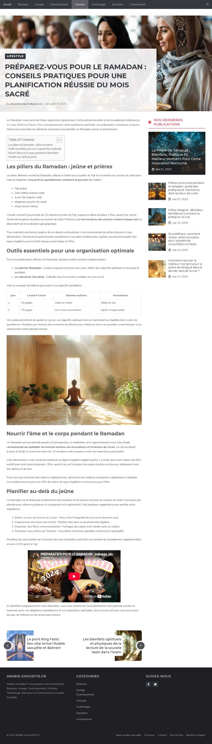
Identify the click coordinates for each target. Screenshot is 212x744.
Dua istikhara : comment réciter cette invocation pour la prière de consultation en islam (184, 239)
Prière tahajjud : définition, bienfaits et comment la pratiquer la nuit (185, 213)
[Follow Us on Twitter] (155, 684)
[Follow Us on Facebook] (148, 684)
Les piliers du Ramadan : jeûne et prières (30, 144)
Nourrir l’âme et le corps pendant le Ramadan (33, 152)
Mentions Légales (195, 735)
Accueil (7, 4)
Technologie (99, 4)
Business (23, 4)
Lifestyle (80, 4)
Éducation (117, 4)
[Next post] (141, 646)
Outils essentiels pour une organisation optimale (34, 148)
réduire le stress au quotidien (101, 324)
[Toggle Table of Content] (57, 140)
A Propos (149, 735)
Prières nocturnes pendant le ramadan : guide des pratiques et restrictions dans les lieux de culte (186, 188)
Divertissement (59, 4)
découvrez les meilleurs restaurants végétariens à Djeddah (102, 477)
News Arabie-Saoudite (128, 735)
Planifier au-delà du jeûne (22, 156)
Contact (162, 735)
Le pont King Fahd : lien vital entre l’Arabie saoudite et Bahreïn (46, 643)
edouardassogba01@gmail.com (26, 104)
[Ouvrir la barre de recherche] (207, 4)
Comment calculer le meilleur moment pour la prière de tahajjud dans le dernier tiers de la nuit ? (185, 265)
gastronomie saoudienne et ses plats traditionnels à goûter (73, 236)
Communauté (137, 4)
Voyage (39, 4)
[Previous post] (8, 646)
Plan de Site (176, 735)
